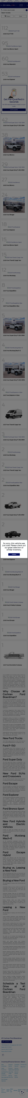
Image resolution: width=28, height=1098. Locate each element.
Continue (14, 554)
